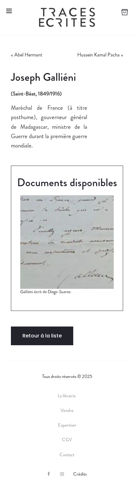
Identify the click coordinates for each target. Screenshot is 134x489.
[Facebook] (48, 474)
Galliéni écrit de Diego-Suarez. (45, 291)
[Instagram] (62, 474)
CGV (67, 439)
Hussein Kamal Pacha (98, 54)
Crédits (80, 474)
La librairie (67, 395)
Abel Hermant (28, 54)
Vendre (67, 410)
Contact (67, 454)
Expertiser (67, 425)
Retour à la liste (42, 335)
